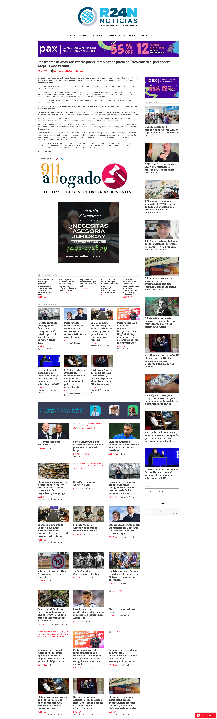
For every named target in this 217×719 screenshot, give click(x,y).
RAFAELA (82, 35)
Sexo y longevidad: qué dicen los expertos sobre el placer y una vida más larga (88, 446)
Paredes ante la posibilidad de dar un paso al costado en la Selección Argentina (88, 613)
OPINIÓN (84, 288)
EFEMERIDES (79, 578)
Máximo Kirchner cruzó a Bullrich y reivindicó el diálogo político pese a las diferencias (160, 168)
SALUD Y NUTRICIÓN (82, 454)
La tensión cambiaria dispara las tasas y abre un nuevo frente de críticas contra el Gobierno (160, 322)
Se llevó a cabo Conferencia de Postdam (87, 572)
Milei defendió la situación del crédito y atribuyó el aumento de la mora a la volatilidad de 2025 (48, 377)
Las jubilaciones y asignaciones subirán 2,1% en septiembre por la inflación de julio (162, 131)
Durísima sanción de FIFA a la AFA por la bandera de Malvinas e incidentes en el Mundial (124, 575)
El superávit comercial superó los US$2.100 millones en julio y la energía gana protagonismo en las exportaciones (161, 207)
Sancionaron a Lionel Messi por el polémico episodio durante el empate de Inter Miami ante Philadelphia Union (52, 656)
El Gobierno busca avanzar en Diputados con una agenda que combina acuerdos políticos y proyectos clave (75, 378)
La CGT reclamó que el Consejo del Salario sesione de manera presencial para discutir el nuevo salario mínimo (102, 331)
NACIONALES (98, 35)
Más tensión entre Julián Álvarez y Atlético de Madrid (52, 574)
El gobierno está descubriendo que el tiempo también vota (88, 283)
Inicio (72, 35)
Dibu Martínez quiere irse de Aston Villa (88, 483)
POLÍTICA (42, 71)
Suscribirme (162, 503)
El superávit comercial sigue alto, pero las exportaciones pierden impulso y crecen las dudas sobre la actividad (123, 703)
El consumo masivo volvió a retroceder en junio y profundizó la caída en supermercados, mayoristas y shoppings (131, 287)
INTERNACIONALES (116, 35)
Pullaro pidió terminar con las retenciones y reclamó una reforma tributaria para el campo (67, 285)
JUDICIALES (43, 624)
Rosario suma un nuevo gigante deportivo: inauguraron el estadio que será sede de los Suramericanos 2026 (45, 287)
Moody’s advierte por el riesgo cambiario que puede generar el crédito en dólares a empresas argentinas (161, 399)
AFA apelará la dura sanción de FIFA (49, 443)
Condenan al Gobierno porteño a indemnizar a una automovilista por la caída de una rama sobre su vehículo (52, 615)
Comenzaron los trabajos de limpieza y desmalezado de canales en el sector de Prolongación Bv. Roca (123, 656)
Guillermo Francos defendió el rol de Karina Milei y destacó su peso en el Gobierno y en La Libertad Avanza (102, 377)
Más (143, 35)
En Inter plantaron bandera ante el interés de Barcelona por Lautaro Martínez (124, 446)
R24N (147, 486)
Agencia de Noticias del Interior (70, 71)
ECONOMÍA (133, 35)
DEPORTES (42, 448)
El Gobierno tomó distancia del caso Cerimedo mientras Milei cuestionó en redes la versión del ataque (161, 245)
